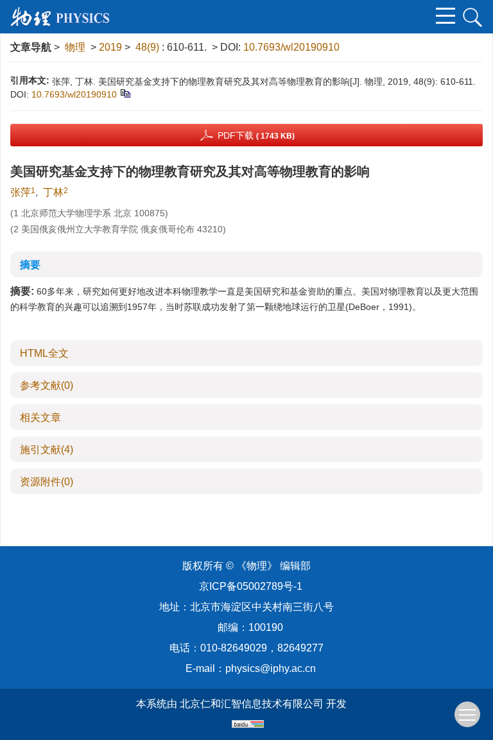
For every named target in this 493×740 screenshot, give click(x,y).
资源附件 (46, 481)
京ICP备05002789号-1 (250, 586)
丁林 (53, 192)
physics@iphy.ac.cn (270, 668)
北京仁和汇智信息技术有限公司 (252, 703)
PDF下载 (256, 135)
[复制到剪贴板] (125, 93)
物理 (75, 47)
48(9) (148, 47)
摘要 (30, 264)
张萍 (20, 192)
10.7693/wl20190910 (291, 47)
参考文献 (46, 385)
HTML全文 (44, 353)
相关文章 (40, 417)
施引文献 (46, 449)
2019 (110, 47)
